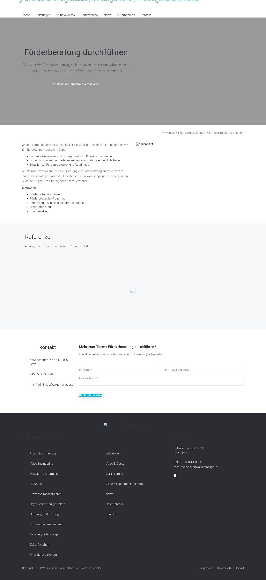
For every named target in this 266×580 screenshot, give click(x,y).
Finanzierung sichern (43, 554)
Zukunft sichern (40, 544)
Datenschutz (224, 568)
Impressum (207, 568)
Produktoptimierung (43, 453)
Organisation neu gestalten (47, 504)
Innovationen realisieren (45, 524)
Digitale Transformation (45, 473)
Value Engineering (41, 463)
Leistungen (43, 15)
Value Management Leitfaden (125, 484)
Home (26, 15)
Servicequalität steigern (45, 534)
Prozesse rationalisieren (46, 494)
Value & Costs (65, 15)
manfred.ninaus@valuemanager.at (52, 384)
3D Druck (36, 484)
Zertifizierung (89, 15)
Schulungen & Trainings (45, 514)
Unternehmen (126, 15)
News (107, 15)
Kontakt (146, 15)
